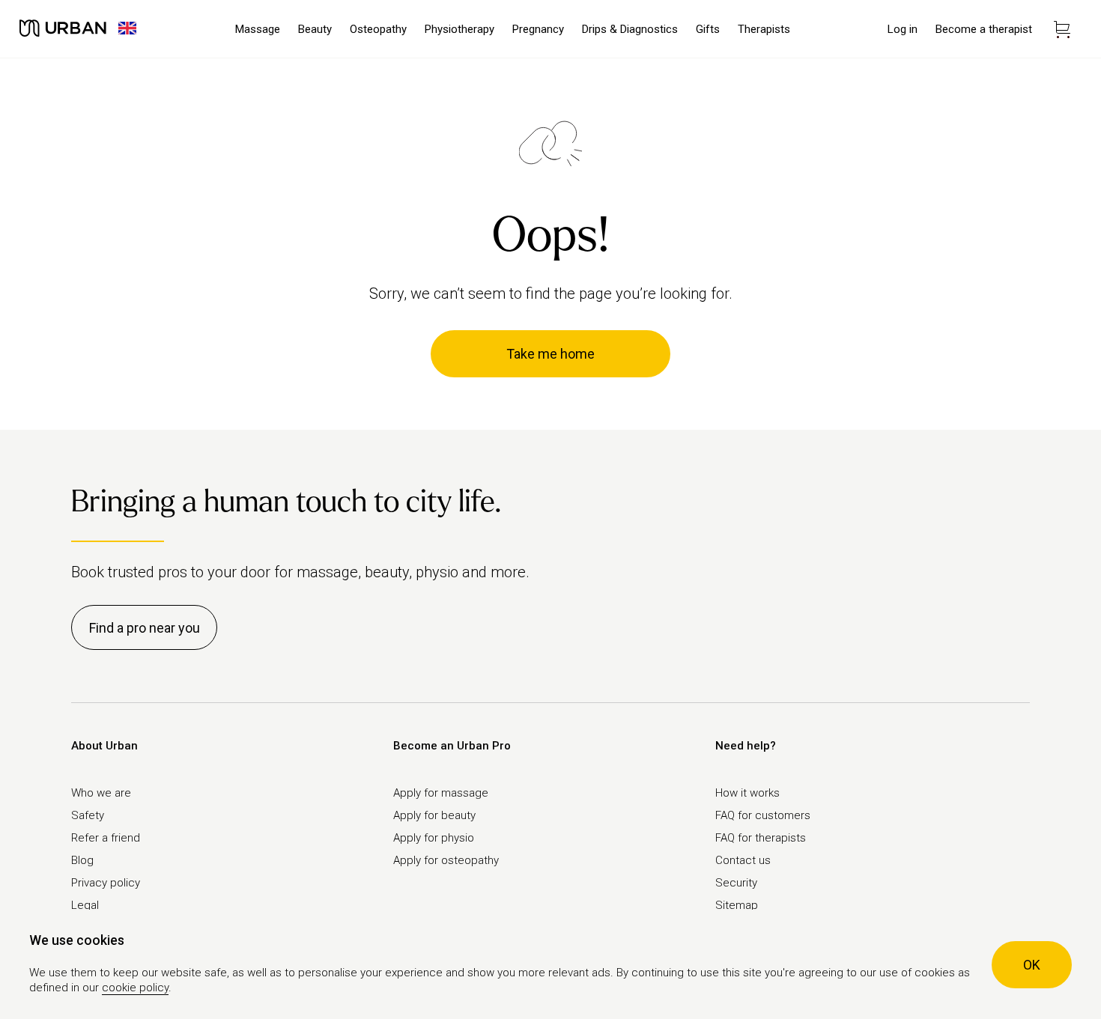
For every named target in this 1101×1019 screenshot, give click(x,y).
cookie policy (135, 987)
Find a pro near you (144, 628)
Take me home (550, 354)
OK (1031, 965)
